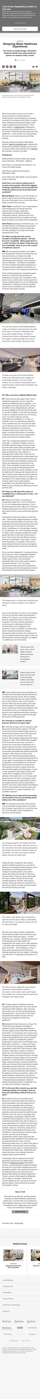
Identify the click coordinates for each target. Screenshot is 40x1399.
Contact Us (6, 1311)
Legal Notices (7, 1292)
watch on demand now (17, 144)
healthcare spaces (17, 1162)
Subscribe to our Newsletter (11, 1305)
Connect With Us (8, 1299)
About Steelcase (8, 1280)
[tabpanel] (20, 87)
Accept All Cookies (20, 29)
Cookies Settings (20, 23)
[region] (20, 16)
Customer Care (8, 1286)
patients (34, 149)
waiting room (20, 127)
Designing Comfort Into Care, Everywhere (13, 1266)
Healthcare (20, 41)
